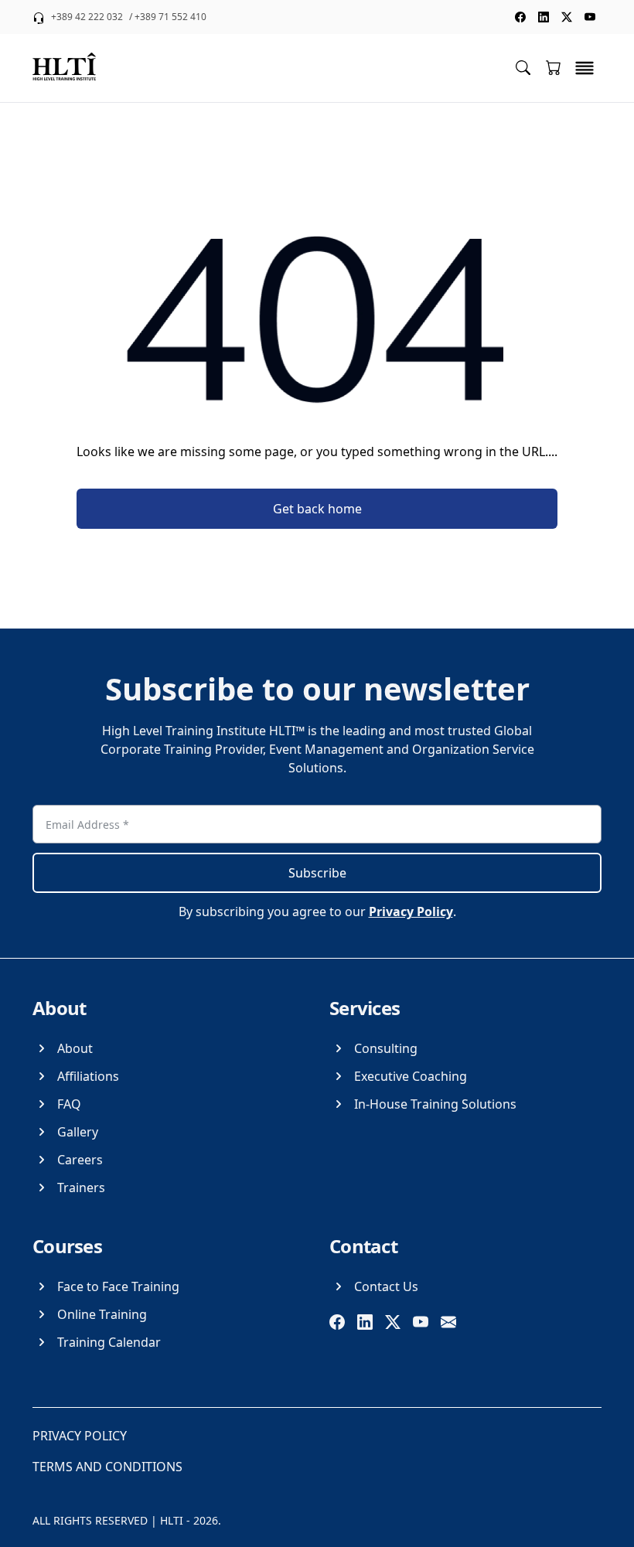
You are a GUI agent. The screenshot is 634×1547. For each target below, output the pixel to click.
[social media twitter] (566, 17)
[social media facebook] (520, 17)
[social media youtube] (590, 17)
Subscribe (317, 872)
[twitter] (393, 1322)
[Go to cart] (553, 67)
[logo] (64, 68)
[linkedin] (365, 1322)
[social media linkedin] (543, 17)
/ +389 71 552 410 (167, 17)
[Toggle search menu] (523, 67)
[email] (448, 1322)
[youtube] (420, 1322)
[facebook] (337, 1322)
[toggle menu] (585, 68)
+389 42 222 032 (87, 17)
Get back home (317, 508)
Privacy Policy (411, 911)
